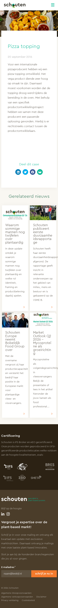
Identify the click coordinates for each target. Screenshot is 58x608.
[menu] (54, 4)
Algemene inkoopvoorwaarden (16, 593)
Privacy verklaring (9, 600)
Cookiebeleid (28, 600)
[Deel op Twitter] (25, 172)
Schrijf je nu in (44, 573)
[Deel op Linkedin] (18, 172)
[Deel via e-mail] (40, 172)
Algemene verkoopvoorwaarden (17, 597)
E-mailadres (7, 567)
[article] (15, 258)
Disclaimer (41, 597)
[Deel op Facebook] (32, 172)
